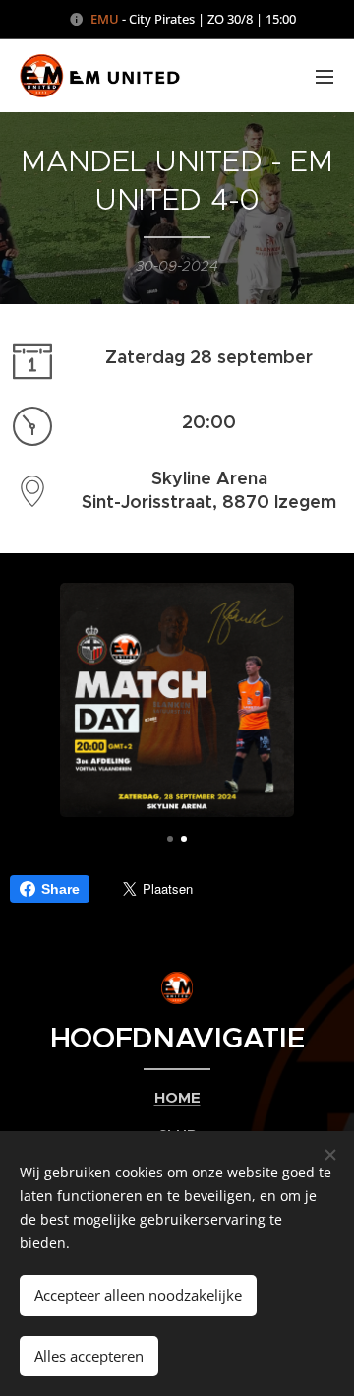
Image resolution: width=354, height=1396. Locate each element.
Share (60, 889)
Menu (324, 75)
